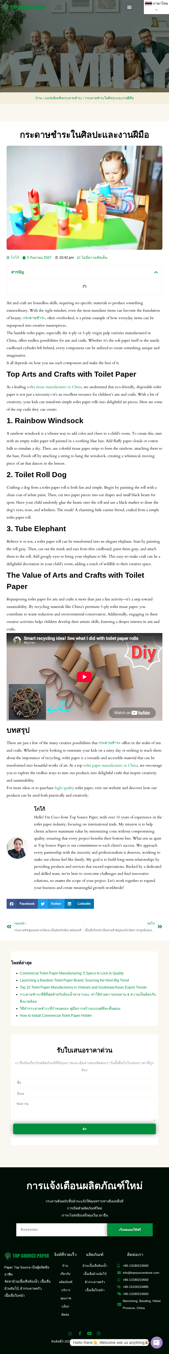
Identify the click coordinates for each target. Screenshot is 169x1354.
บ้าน (38, 98)
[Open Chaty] (157, 1342)
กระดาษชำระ (34, 317)
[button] (129, 7)
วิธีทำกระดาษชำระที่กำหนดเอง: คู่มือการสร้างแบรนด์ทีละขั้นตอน (70, 1008)
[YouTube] (89, 1333)
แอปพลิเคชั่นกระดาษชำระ (63, 98)
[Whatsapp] (70, 1333)
